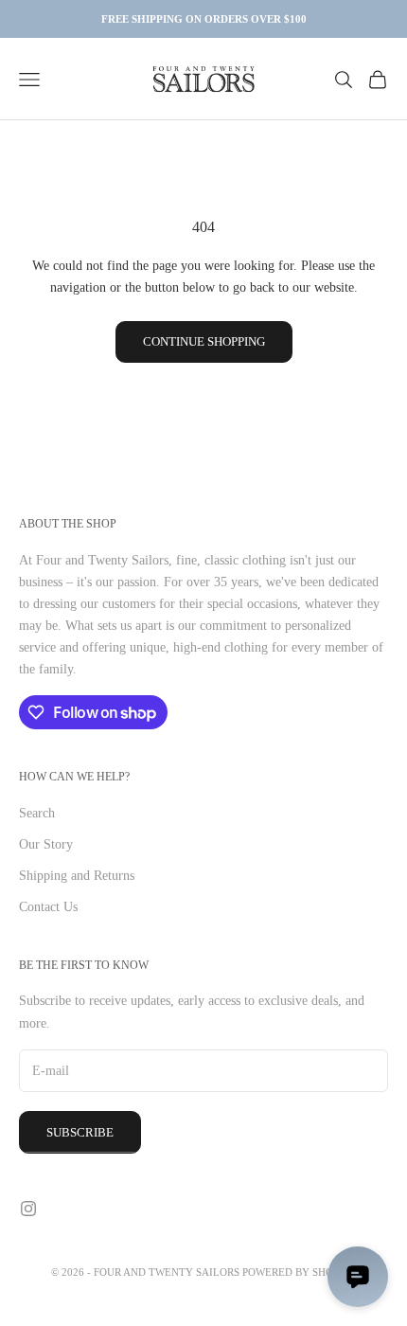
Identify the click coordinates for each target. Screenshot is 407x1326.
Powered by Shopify (299, 1272)
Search (37, 813)
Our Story (46, 844)
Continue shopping (204, 341)
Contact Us (48, 907)
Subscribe (80, 1132)
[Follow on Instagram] (28, 1208)
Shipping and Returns (76, 876)
